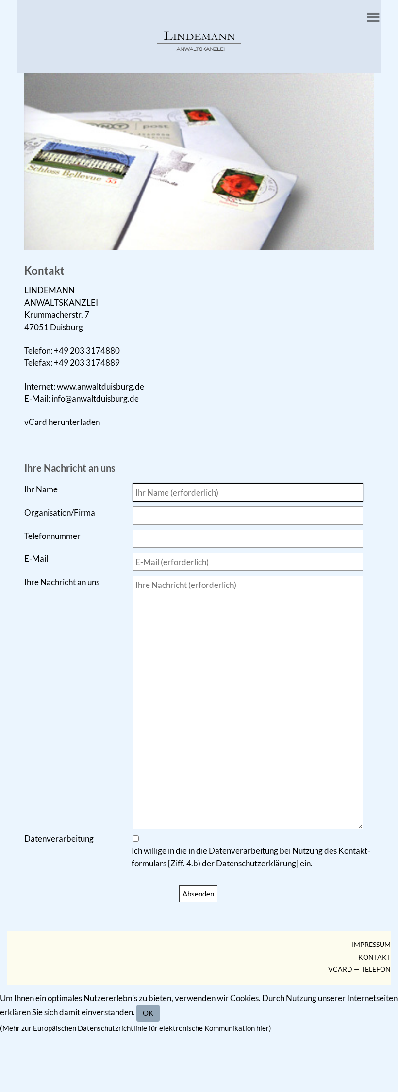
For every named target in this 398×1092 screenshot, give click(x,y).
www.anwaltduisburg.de (100, 386)
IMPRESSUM (371, 944)
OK (148, 1013)
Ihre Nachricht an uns (62, 582)
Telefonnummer (52, 536)
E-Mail (36, 559)
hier (262, 1028)
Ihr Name (41, 489)
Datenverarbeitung (59, 838)
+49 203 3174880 (87, 350)
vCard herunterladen (62, 422)
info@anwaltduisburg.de (95, 398)
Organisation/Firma (59, 512)
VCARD (340, 969)
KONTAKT (374, 957)
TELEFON (376, 969)
